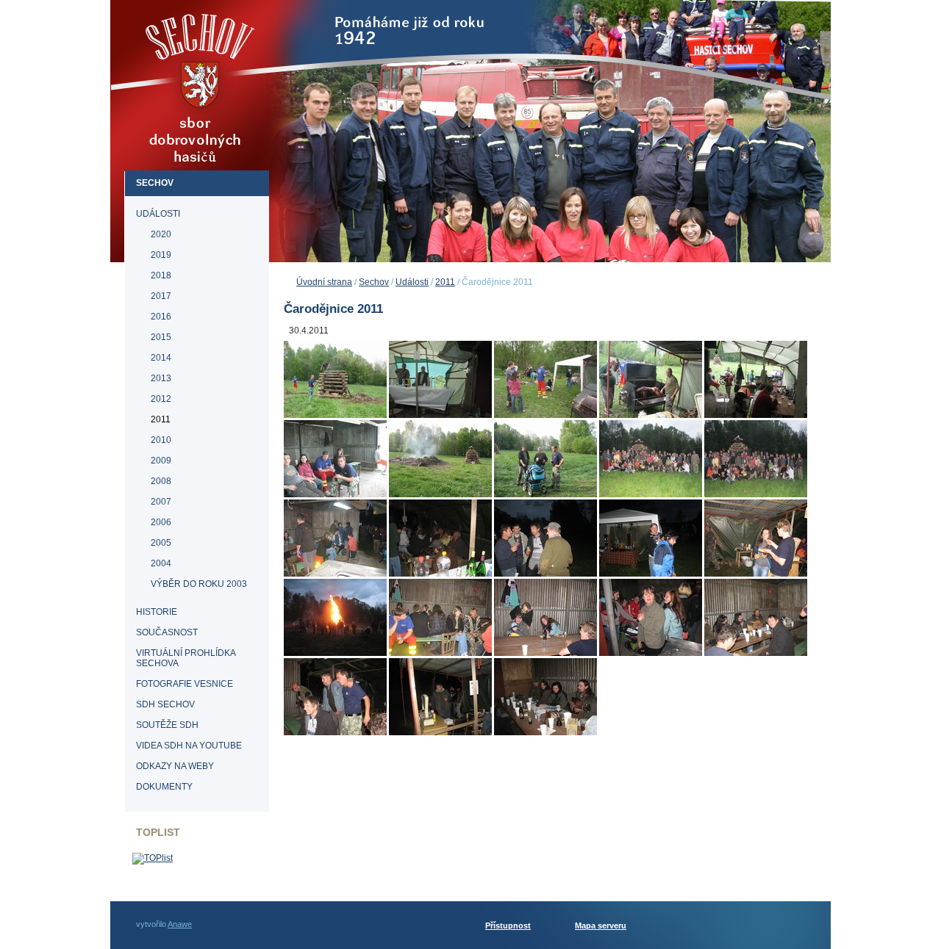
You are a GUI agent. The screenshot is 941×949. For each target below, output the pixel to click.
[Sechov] (203, 128)
